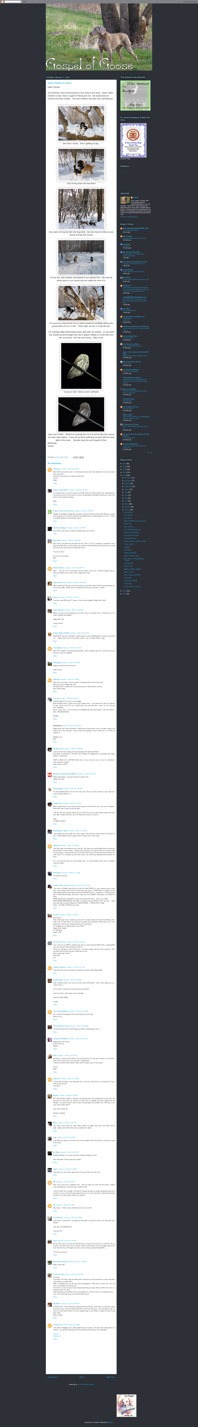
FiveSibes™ (127, 285)
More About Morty (128, 338)
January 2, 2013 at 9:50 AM (72, 980)
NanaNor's (56, 1304)
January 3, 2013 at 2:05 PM (74, 1274)
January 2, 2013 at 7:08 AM (69, 845)
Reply (55, 483)
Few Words (128, 550)
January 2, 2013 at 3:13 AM (72, 648)
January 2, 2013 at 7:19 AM (80, 885)
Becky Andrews (58, 568)
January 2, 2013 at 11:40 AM (78, 1026)
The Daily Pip (58, 1217)
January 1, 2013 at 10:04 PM (70, 540)
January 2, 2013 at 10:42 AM (78, 1011)
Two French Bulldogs (60, 1011)
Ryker (55, 1123)
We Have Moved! (128, 409)
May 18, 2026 (127, 363)
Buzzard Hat (128, 512)
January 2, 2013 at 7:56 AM (68, 915)
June (126, 495)
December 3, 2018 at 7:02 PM (70, 1325)
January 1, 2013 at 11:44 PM (79, 633)
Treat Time (126, 320)
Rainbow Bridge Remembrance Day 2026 (136, 279)
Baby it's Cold (128, 572)
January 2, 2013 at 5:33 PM (69, 1152)
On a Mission (128, 515)
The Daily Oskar (128, 399)
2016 (124, 466)
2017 (124, 463)
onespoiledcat (128, 270)
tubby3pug (57, 662)
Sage (55, 1137)
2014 (124, 472)
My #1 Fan (127, 524)
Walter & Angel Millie (60, 490)
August (127, 489)
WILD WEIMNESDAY (129, 310)
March (127, 504)
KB (54, 1182)
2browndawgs (58, 788)
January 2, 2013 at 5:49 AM (73, 788)
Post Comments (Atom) (86, 1384)
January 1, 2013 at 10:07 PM (74, 568)
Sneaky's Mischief (130, 553)
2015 (124, 469)
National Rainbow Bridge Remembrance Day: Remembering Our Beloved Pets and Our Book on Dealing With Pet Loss (136, 289)
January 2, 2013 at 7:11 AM (71, 873)
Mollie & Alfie (127, 415)
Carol (55, 1241)
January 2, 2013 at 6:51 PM (65, 1205)
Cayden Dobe (58, 980)
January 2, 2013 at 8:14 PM (67, 1241)
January (127, 510)
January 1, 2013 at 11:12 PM (69, 597)
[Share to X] (78, 457)
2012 (124, 591)
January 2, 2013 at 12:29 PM (78, 1039)
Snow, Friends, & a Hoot (132, 586)
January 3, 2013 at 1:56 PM (77, 1262)
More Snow (128, 518)
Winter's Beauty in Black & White (135, 541)
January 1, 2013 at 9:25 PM (78, 490)
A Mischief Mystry (130, 538)
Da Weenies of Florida (130, 424)
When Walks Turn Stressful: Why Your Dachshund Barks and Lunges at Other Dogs (135, 301)
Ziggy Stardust (58, 610)
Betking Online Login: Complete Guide (135, 356)
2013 (124, 475)
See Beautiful (128, 563)
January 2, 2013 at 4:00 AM (69, 698)
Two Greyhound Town (61, 1026)
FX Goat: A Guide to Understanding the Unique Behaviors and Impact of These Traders (135, 381)
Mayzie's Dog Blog (129, 389)
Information (57, 1336)
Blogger (110, 1422)
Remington (57, 873)
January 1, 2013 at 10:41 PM (76, 582)
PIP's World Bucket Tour (132, 530)
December (128, 478)
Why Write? (126, 246)
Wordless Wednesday (131, 532)
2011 (124, 594)
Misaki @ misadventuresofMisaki (65, 774)
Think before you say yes (132, 377)
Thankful (127, 547)
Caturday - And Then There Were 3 (133, 264)
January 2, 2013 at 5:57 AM (72, 803)
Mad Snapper (127, 236)
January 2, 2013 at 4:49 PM (66, 1137)
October (127, 483)
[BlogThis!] (76, 457)
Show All (150, 452)
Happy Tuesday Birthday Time (132, 346)
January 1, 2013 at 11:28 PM (73, 610)
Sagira (55, 1169)
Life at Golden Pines (130, 336)
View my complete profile (128, 217)
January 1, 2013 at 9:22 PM (69, 469)
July (126, 492)
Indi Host (56, 1325)
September (128, 486)
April (126, 501)
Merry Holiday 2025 (129, 438)
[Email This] (74, 457)
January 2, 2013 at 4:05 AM (71, 725)
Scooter (56, 915)
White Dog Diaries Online (132, 362)
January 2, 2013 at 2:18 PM (69, 1078)
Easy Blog (126, 309)
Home (81, 1377)
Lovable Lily (57, 803)
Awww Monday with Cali (130, 230)
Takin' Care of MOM (130, 581)
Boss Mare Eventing (60, 1262)
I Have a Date (128, 544)
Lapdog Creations (59, 967)
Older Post (110, 1377)
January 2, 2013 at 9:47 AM (75, 967)
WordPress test (127, 401)
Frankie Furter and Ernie (61, 885)
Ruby (55, 1055)
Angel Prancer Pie (59, 582)
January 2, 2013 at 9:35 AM (75, 942)
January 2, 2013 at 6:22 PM (67, 1169)
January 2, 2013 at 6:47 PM (65, 1182)
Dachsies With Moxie (130, 444)
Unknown (56, 469)
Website (56, 1334)
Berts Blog (57, 540)
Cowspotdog (57, 648)
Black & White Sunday (131, 556)
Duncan (56, 597)
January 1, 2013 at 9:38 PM (84, 511)
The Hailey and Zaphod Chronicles (135, 262)
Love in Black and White (132, 575)
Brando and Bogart (60, 528)
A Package (127, 578)
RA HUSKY (127, 277)
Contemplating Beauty (131, 370)
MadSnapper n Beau (60, 831)
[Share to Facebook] (80, 457)
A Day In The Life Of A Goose (63, 511)
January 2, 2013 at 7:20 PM (73, 1217)
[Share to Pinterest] (83, 457)
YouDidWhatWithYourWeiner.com (134, 297)
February (128, 507)
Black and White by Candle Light (135, 521)
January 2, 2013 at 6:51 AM (77, 831)
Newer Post (52, 1377)
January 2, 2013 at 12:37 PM (67, 1055)
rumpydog (126, 244)
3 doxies (56, 698)
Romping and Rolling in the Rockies (136, 326)
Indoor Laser (128, 566)
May (126, 498)
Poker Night (128, 583)
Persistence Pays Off (131, 535)
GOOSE (136, 197)
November (128, 481)
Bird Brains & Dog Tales (131, 252)
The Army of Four (59, 942)
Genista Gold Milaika (60, 1039)
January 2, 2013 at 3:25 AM (70, 662)
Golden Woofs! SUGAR (61, 633)
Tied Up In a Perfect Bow (130, 371)
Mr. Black (56, 1152)
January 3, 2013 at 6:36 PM (70, 1304)
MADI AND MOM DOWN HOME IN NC (136, 228)
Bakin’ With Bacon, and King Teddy (134, 271)
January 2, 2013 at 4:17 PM (67, 1123)
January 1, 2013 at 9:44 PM (76, 528)
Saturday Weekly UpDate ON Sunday (134, 238)
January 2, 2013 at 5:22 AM (86, 774)
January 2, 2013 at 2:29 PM (68, 1095)
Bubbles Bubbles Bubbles (132, 569)
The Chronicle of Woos (131, 344)
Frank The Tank (58, 1274)
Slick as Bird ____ (130, 527)
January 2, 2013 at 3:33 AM (69, 679)
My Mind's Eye (58, 749)
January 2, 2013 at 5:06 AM (73, 749)
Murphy (56, 1095)
